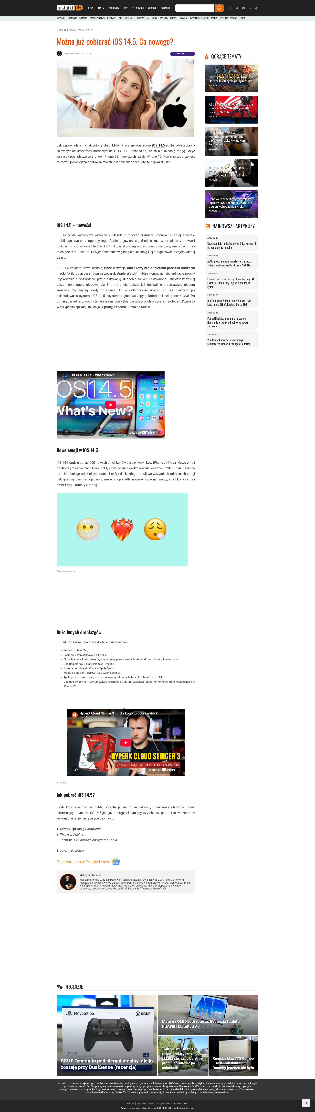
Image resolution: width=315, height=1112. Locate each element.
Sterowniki (138, 8)
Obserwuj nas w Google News (83, 861)
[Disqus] (126, 939)
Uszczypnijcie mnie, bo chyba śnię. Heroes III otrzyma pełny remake (231, 245)
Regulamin (142, 1104)
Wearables (130, 18)
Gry (125, 8)
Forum (214, 18)
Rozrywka (111, 18)
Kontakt (177, 1104)
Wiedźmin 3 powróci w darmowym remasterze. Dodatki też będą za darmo (228, 342)
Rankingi (183, 18)
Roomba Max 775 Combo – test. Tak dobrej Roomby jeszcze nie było (233, 1063)
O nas (185, 1104)
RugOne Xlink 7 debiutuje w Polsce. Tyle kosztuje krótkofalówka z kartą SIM (229, 303)
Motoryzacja (143, 18)
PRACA (242, 18)
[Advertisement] (125, 191)
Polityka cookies (164, 1104)
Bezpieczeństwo (97, 18)
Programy (113, 8)
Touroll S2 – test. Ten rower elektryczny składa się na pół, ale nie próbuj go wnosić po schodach (182, 1058)
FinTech (173, 18)
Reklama (130, 1104)
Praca (151, 1104)
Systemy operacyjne (199, 18)
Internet (83, 18)
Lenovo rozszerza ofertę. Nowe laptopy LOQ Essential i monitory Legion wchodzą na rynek (231, 283)
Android (152, 8)
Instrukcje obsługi (228, 18)
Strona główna (66, 30)
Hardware (72, 18)
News (91, 8)
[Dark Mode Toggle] (306, 1103)
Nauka (154, 18)
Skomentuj (182, 54)
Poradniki (166, 8)
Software (61, 18)
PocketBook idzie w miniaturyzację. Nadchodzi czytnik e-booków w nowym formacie (228, 322)
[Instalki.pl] (70, 8)
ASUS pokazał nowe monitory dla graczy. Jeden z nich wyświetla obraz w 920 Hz (229, 263)
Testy (101, 8)
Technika (164, 18)
